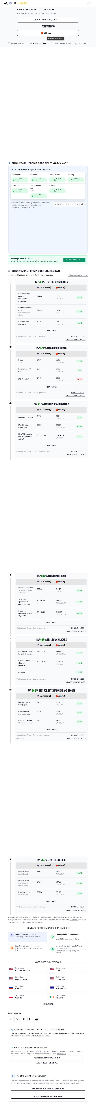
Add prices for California (47, 1058)
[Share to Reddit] (82, 204)
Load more (48, 1004)
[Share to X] (68, 204)
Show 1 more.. (51, 331)
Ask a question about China (48, 1097)
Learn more (74, 920)
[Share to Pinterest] (73, 204)
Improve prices (77, 336)
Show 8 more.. (51, 387)
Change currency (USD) (75, 340)
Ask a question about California (48, 1088)
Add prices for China (47, 1063)
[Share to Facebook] (64, 204)
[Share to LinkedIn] (77, 204)
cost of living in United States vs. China (32, 1033)
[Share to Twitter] (17, 1019)
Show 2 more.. (51, 729)
